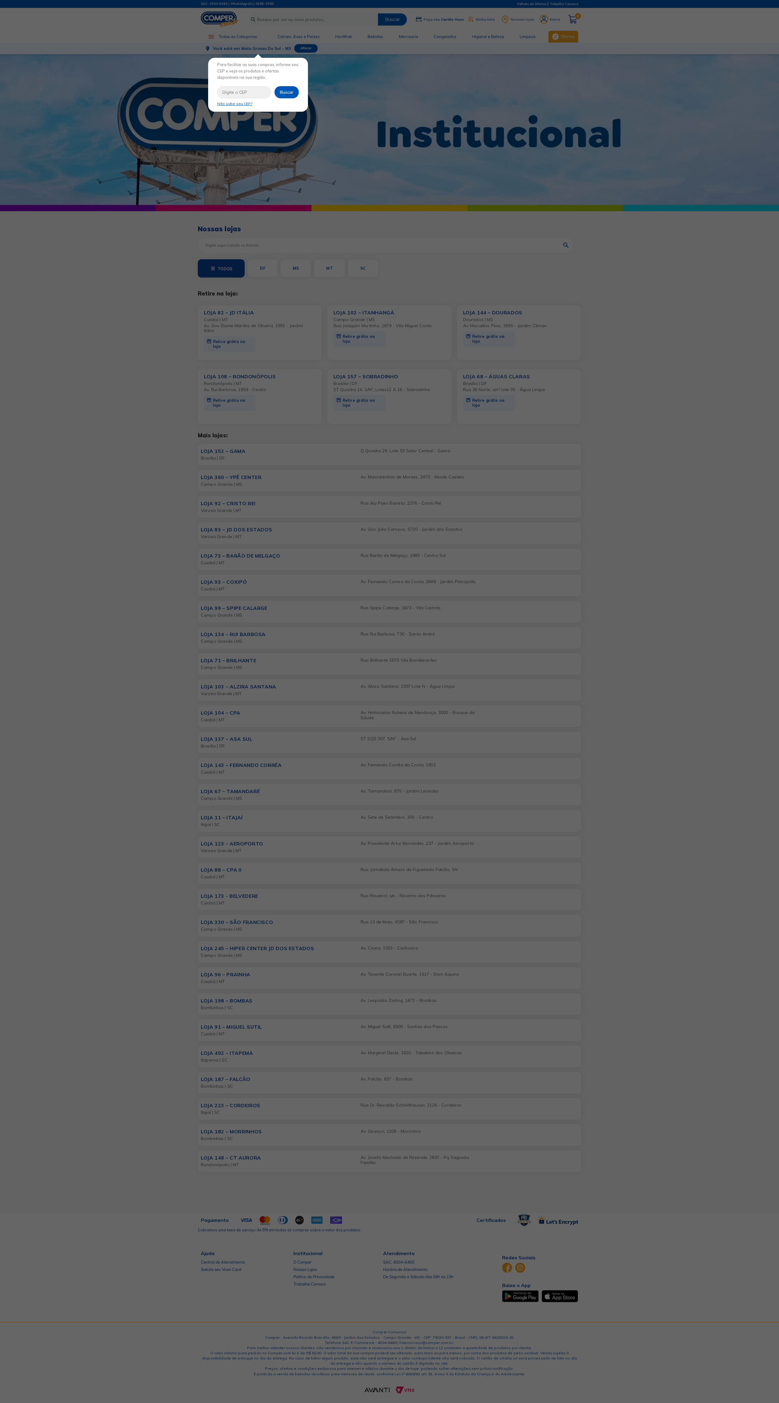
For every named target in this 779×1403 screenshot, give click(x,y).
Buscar (286, 92)
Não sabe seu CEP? (234, 103)
